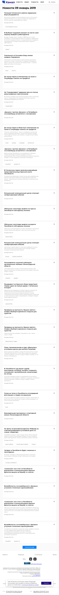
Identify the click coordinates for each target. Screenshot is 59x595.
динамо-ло (17, 164)
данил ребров (9, 444)
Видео (27, 2)
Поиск (53, 2)
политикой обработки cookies (30, 585)
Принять (46, 583)
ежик (6, 70)
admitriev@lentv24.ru (36, 576)
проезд (14, 143)
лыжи (6, 143)
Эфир (42, 2)
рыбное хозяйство (17, 256)
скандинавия (8, 106)
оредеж (16, 278)
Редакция (21, 554)
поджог (7, 49)
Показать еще (29, 547)
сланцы (34, 444)
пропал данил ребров (22, 444)
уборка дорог (9, 236)
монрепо (7, 278)
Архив (55, 554)
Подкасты (34, 2)
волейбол (8, 164)
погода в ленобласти (11, 462)
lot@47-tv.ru (38, 575)
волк (6, 407)
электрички (31, 143)
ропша (7, 256)
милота (14, 70)
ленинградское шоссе (11, 26)
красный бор (8, 304)
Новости (19, 2)
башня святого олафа (11, 341)
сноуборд (21, 143)
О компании (38, 554)
